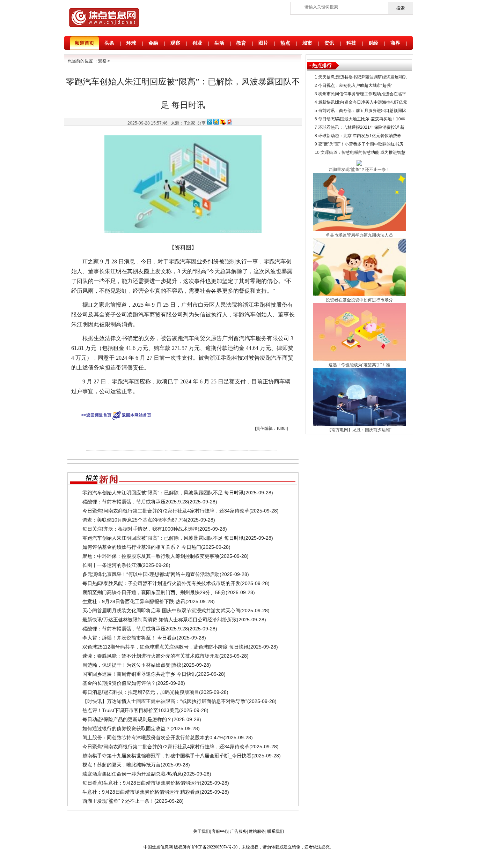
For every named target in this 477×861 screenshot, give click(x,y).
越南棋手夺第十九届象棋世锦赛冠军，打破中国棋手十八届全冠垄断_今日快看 (166, 755)
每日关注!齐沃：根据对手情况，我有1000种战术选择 (140, 529)
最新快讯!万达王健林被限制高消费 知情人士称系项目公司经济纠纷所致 (159, 619)
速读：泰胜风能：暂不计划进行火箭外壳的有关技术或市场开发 (150, 656)
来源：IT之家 (183, 123)
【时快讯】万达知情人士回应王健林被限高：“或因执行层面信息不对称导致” (164, 701)
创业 (197, 43)
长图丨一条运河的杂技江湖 (111, 565)
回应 (222, 403)
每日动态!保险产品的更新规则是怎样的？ (127, 719)
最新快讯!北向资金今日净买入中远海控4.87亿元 (362, 102)
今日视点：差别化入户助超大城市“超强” (355, 85)
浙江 (213, 403)
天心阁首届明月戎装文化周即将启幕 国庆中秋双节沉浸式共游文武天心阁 (161, 610)
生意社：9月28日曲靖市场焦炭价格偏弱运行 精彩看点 (141, 792)
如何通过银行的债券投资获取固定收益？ (126, 728)
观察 (175, 43)
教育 (241, 43)
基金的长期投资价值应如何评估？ (119, 683)
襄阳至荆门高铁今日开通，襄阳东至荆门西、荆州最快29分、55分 (154, 592)
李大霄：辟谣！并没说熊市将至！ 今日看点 (129, 638)
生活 (219, 43)
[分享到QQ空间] (216, 123)
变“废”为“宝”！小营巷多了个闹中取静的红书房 (360, 144)
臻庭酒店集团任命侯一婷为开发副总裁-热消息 (132, 774)
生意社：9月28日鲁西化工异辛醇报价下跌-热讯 (133, 601)
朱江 (161, 403)
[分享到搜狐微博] (223, 123)
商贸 (203, 403)
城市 (307, 43)
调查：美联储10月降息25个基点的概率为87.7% (134, 520)
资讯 (329, 43)
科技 (351, 43)
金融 (153, 43)
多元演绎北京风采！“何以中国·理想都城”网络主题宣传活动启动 (151, 574)
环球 (131, 43)
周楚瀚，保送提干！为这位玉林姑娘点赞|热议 (132, 665)
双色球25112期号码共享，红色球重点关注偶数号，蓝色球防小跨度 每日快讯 (165, 647)
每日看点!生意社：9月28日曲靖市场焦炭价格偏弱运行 (141, 783)
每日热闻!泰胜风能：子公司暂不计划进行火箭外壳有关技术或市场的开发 (161, 583)
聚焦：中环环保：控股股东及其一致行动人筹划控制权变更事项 (150, 556)
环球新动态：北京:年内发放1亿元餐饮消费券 (359, 135)
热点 (285, 43)
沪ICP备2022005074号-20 (214, 847)
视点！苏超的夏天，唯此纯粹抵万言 (121, 765)
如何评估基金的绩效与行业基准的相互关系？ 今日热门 (141, 547)
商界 (395, 43)
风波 (194, 403)
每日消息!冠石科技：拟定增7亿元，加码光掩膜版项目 (140, 692)
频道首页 (84, 43)
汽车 (171, 403)
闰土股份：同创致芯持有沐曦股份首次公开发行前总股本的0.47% (152, 737)
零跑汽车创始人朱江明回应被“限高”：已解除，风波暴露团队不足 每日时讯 (163, 492)
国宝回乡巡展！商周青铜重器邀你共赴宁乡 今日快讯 (139, 674)
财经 (373, 43)
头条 (109, 43)
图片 (263, 43)
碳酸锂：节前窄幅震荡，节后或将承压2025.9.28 (135, 501)
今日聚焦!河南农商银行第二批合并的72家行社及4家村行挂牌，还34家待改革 (165, 511)
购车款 (182, 403)
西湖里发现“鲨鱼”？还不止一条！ (118, 801)
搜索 (400, 8)
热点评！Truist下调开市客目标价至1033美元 (130, 710)
